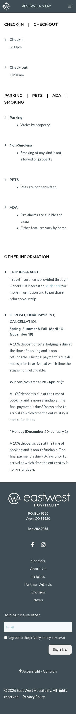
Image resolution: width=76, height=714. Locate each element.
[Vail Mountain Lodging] (6, 6)
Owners (38, 592)
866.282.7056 (38, 528)
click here (53, 286)
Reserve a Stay (36, 6)
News (38, 600)
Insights (38, 577)
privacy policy (40, 637)
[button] (32, 544)
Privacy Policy (34, 697)
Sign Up (60, 649)
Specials (38, 561)
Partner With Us (38, 584)
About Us (38, 569)
